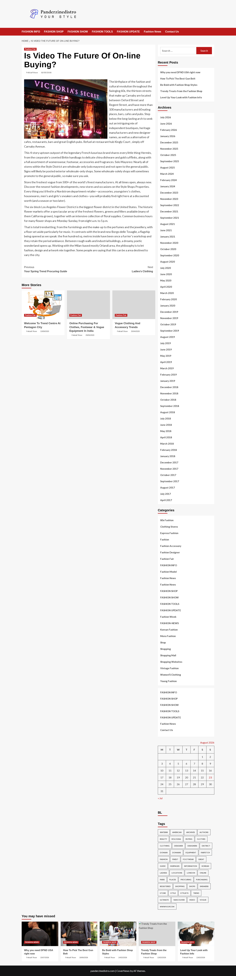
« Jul (160, 798)
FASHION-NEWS (169, 623)
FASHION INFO (31, 31)
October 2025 (168, 154)
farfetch (205, 852)
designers (192, 846)
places (172, 879)
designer (178, 846)
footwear (188, 859)
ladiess (163, 873)
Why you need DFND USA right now (180, 72)
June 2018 (166, 424)
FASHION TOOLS (102, 31)
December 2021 (169, 211)
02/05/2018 (46, 72)
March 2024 (167, 173)
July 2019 (165, 343)
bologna (176, 839)
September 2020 (169, 255)
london (191, 873)
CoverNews (123, 970)
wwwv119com (167, 907)
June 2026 (166, 123)
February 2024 (168, 180)
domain (164, 852)
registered (165, 886)
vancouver (179, 900)
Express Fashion (169, 533)
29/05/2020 (90, 335)
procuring (186, 879)
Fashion (164, 539)
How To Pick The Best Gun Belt (177, 78)
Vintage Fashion (169, 668)
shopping (180, 886)
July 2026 (165, 117)
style (173, 893)
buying (189, 839)
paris (162, 879)
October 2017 (168, 475)
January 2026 (167, 136)
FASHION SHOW (78, 31)
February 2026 (168, 129)
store (163, 893)
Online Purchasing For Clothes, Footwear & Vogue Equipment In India (86, 327)
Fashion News (152, 31)
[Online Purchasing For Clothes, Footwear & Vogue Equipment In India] (88, 304)
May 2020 (165, 280)
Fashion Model (168, 571)
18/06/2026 (83, 957)
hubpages (174, 866)
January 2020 (167, 305)
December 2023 (169, 192)
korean (205, 866)
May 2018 (165, 431)
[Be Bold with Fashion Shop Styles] (118, 934)
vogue (203, 900)
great (201, 859)
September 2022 (169, 205)
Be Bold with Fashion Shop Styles (178, 84)
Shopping (165, 648)
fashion (164, 859)
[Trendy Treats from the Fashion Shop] (157, 934)
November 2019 (169, 318)
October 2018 (168, 399)
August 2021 (167, 224)
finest (175, 859)
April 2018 (166, 437)
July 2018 (165, 418)
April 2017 (166, 500)
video (192, 900)
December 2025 (169, 142)
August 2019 (167, 336)
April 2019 (166, 362)
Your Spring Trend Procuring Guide (45, 269)
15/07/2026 (44, 957)
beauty (163, 839)
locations (177, 873)
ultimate (164, 900)
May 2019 (165, 355)
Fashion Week (168, 616)
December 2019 (169, 311)
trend (196, 893)
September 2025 (169, 161)
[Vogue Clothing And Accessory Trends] (133, 304)
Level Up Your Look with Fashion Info (181, 97)
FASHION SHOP (54, 31)
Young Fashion (168, 681)
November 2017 (169, 468)
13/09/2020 (44, 331)
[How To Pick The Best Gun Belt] (79, 934)
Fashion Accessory (170, 545)
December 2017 (169, 462)
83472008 (164, 832)
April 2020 (166, 286)
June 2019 (166, 349)
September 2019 (169, 330)
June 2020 (166, 274)
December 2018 (169, 387)
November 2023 (169, 198)
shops (192, 886)
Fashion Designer (170, 552)
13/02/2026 (161, 957)
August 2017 (167, 487)
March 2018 (167, 443)
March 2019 (167, 368)
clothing (165, 846)
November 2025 (169, 148)
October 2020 (168, 249)
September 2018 (169, 405)
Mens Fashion (168, 636)
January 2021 (167, 236)
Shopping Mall (168, 655)
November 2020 (169, 242)
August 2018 (167, 412)
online (203, 873)
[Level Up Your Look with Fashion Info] (196, 934)
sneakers (204, 886)
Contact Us (172, 31)
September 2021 (169, 217)
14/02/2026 (122, 957)
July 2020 (165, 267)
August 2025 (167, 167)
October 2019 (168, 324)
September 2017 (169, 481)
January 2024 (167, 186)
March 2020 (167, 293)
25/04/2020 (135, 331)
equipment (191, 852)
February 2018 (168, 449)
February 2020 (168, 299)
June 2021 (166, 230)
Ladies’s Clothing (142, 269)
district (206, 846)
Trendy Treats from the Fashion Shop (181, 91)
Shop (163, 642)
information (190, 866)
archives (190, 832)
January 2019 (167, 380)
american (177, 832)
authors (204, 832)
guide (163, 866)
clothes (201, 839)
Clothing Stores (169, 526)
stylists (184, 893)
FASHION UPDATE (128, 31)
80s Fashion (167, 520)
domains (176, 852)
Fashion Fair (30, 49)
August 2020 (167, 261)
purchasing (202, 879)
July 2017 (165, 493)
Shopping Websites (171, 661)
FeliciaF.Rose (32, 72)
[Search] (212, 32)
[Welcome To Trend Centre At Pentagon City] (43, 304)
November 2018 (169, 393)
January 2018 (167, 456)
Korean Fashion (169, 629)
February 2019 (168, 374)
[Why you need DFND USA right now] (40, 934)
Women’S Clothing (170, 674)
